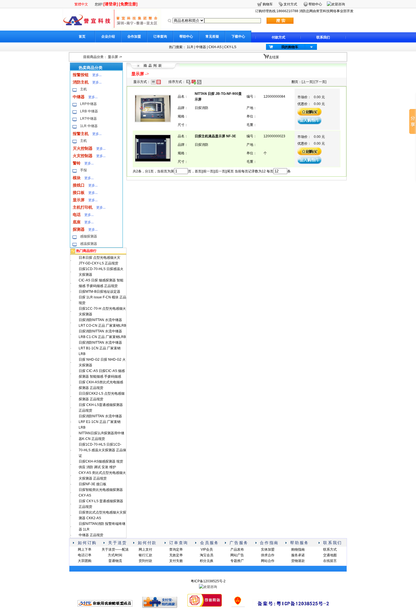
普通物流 (115, 561)
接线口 (79, 185)
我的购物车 (289, 47)
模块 (77, 178)
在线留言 (330, 561)
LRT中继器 (88, 119)
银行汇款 (145, 555)
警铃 (77, 163)
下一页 (320, 82)
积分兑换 (206, 561)
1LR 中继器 (89, 126)
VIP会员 (207, 549)
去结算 (274, 57)
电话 (77, 214)
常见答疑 (212, 36)
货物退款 (298, 561)
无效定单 (176, 555)
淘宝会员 (206, 555)
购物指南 (298, 549)
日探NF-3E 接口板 (92, 484)
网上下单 (84, 549)
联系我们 (323, 37)
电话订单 (84, 555)
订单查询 (160, 36)
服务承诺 (298, 555)
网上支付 (145, 549)
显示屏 (113, 57)
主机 (83, 89)
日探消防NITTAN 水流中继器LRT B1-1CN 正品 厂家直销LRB (100, 348)
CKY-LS (230, 47)
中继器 (201, 47)
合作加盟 (134, 36)
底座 (77, 222)
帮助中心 (186, 36)
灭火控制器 (83, 148)
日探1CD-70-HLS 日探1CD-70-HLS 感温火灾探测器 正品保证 (102, 450)
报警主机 (81, 133)
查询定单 (176, 549)
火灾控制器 (83, 155)
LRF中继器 (88, 104)
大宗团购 (84, 561)
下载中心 (238, 36)
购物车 (268, 4)
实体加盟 (268, 549)
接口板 (79, 192)
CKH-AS (215, 47)
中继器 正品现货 (91, 535)
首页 (82, 36)
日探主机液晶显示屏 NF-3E (215, 136)
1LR (190, 47)
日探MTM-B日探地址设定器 (99, 292)
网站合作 (268, 561)
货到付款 (145, 561)
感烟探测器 (88, 236)
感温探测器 (88, 244)
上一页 (308, 82)
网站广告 (237, 555)
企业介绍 (108, 36)
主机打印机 (83, 207)
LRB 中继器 (89, 111)
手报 (83, 170)
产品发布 (237, 549)
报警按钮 (81, 74)
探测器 (79, 229)
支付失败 (176, 561)
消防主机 (81, 82)
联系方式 (330, 549)
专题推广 (237, 561)
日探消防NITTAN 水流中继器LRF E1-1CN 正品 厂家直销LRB (100, 421)
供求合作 (268, 555)
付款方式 (278, 37)
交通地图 (330, 555)
